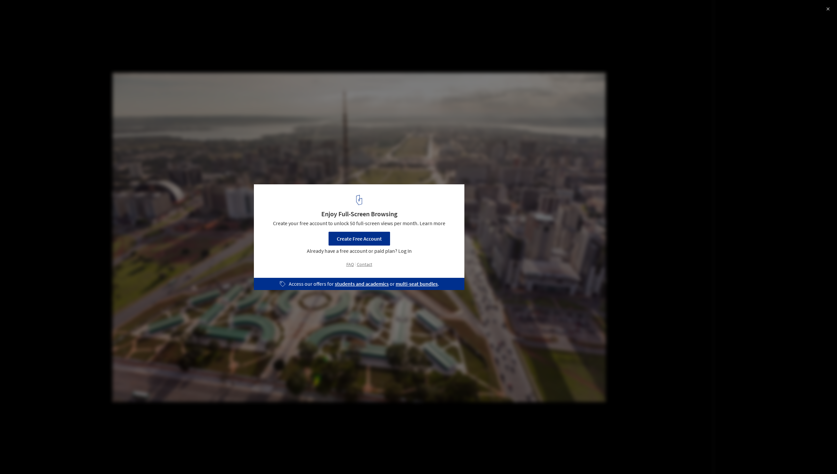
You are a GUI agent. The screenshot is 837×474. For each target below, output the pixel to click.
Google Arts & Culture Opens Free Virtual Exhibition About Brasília (92, 17)
